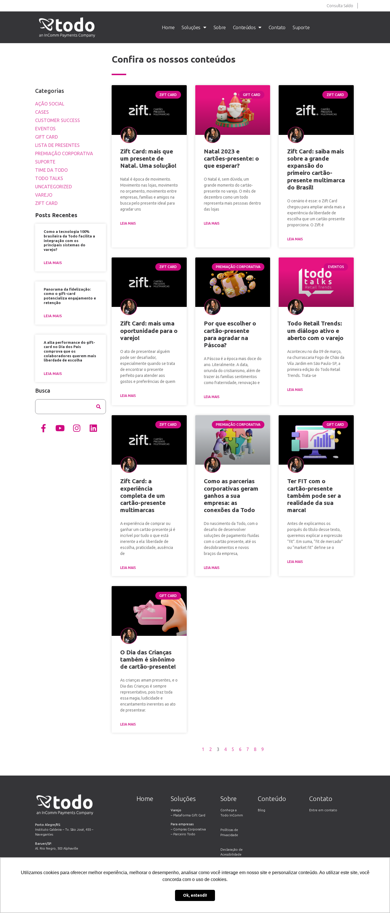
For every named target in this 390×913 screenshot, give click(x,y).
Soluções (191, 27)
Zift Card (46, 203)
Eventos (45, 128)
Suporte (301, 27)
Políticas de (229, 830)
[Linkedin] (93, 428)
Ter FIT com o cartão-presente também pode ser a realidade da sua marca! (314, 495)
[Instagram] (76, 428)
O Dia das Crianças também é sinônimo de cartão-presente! (148, 659)
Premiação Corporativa (64, 153)
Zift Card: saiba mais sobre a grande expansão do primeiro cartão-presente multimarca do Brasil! (316, 169)
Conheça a (228, 810)
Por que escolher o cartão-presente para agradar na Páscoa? (230, 334)
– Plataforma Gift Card (188, 815)
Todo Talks (49, 178)
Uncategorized (53, 186)
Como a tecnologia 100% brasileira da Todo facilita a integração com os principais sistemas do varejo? (69, 240)
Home (168, 27)
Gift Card (46, 136)
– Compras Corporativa (188, 829)
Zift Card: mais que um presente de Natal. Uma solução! (148, 158)
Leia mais (53, 263)
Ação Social (49, 103)
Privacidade (229, 835)
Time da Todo (51, 170)
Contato (277, 27)
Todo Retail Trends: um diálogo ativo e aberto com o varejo (315, 330)
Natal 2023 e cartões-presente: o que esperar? (231, 158)
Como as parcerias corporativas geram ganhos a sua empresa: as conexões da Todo (231, 495)
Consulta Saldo (340, 5)
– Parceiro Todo (183, 834)
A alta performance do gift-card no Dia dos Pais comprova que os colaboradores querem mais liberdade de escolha (70, 351)
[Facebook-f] (43, 428)
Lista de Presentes (57, 145)
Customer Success (57, 120)
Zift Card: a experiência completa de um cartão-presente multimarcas (143, 495)
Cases (42, 112)
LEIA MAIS (128, 223)
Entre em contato (323, 810)
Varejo (43, 194)
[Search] (98, 406)
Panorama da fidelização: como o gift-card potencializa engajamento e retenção (70, 296)
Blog (261, 810)
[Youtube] (60, 428)
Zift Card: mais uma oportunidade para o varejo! (149, 330)
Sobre (220, 27)
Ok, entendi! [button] (195, 895)
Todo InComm (231, 815)
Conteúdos (244, 27)
